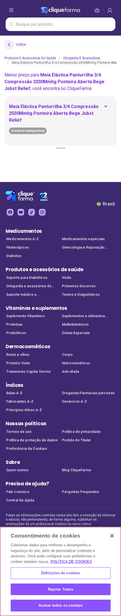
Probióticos (16, 333)
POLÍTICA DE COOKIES (71, 562)
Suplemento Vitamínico (25, 316)
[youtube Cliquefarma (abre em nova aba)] (20, 212)
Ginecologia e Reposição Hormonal (83, 248)
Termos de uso (19, 431)
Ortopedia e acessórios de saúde (28, 286)
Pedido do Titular (76, 440)
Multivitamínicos (75, 324)
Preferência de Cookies (26, 448)
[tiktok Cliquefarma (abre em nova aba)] (31, 212)
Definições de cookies (60, 573)
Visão (66, 277)
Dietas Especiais (76, 333)
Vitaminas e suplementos (36, 308)
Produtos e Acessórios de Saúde (30, 58)
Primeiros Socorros (78, 286)
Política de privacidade (81, 431)
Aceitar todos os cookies (60, 605)
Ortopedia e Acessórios (81, 58)
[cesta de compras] (109, 10)
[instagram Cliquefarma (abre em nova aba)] (42, 212)
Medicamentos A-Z (22, 239)
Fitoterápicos (17, 247)
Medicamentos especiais (83, 239)
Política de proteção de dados (32, 440)
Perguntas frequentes (80, 492)
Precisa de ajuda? (27, 484)
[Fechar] (112, 536)
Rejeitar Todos (60, 589)
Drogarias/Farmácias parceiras (88, 393)
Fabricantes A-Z (19, 401)
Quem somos (17, 470)
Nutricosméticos (76, 363)
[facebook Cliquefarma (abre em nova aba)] (10, 212)
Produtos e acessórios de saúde (44, 269)
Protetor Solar (18, 363)
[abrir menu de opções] (11, 10)
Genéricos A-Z (74, 401)
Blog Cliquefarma (76, 470)
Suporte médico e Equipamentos (21, 295)
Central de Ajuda (20, 500)
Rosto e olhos (17, 354)
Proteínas (14, 324)
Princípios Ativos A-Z (24, 410)
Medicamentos (24, 231)
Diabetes (13, 256)
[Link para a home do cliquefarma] (60, 10)
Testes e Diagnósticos (81, 294)
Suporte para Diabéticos (26, 277)
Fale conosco (17, 492)
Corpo (67, 354)
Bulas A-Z (14, 393)
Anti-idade (70, 371)
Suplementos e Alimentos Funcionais (83, 316)
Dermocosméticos (28, 346)
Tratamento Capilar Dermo (28, 371)
